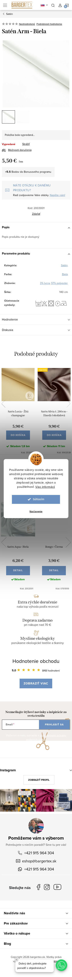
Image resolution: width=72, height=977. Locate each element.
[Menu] (5, 5)
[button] (61, 965)
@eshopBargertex (58, 887)
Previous (3, 404)
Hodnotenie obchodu (35, 660)
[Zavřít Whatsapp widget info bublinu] (16, 960)
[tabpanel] (18, 409)
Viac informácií (45, 487)
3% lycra (45, 283)
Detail (18, 570)
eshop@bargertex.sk (39, 861)
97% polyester (59, 283)
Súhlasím (38, 499)
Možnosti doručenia (19, 150)
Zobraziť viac (36, 683)
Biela (65, 274)
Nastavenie (36, 511)
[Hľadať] (53, 5)
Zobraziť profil (39, 780)
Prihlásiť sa (54, 724)
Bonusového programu (37, 172)
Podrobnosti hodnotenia (49, 23)
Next (68, 404)
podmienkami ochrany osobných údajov (46, 737)
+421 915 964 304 (39, 853)
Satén (64, 265)
